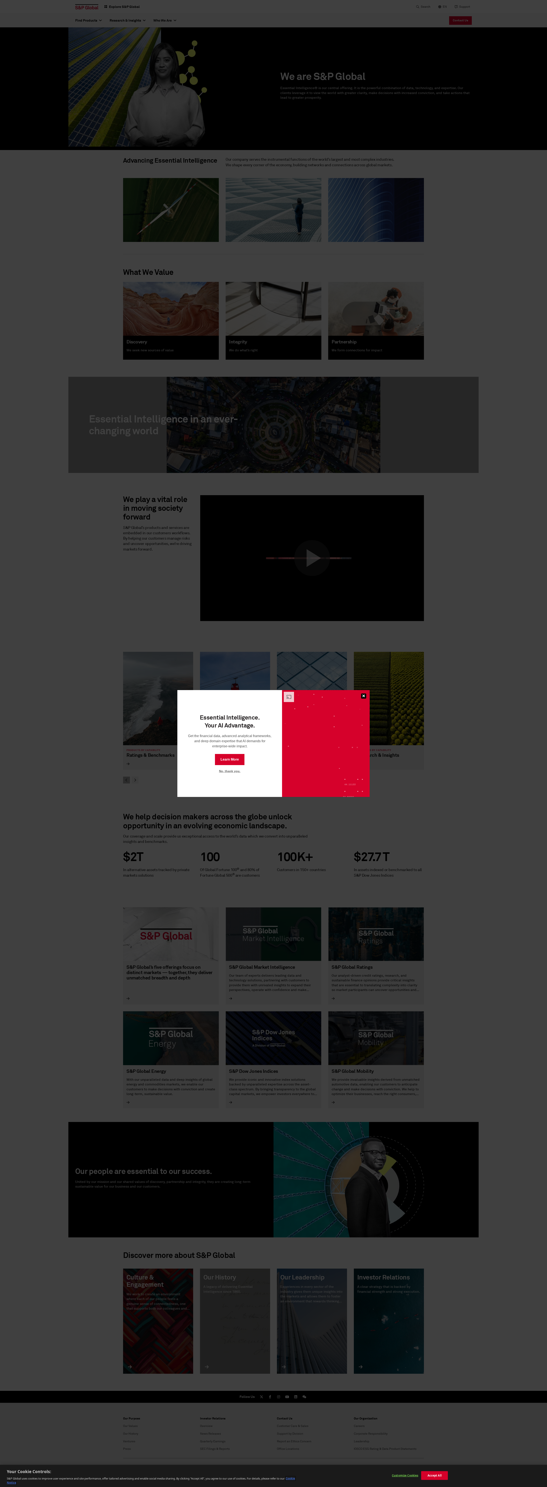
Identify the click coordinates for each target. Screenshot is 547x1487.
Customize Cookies (405, 1475)
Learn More (230, 759)
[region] (273, 1476)
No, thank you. (229, 771)
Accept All (435, 1475)
